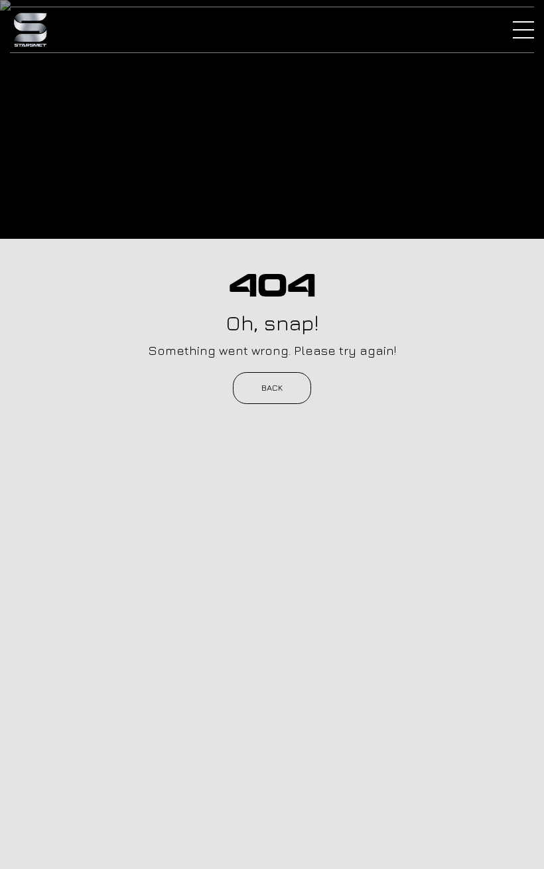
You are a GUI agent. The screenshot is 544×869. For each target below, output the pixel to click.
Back (272, 388)
